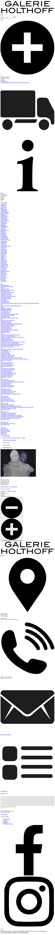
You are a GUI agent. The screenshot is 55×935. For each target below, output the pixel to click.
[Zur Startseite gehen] (27, 13)
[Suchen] (14, 17)
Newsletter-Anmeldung (8, 823)
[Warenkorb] (27, 136)
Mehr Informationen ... (42, 931)
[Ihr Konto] (1, 75)
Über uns (5, 820)
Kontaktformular (4, 791)
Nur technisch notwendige (6, 932)
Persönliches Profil (9, 82)
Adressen (15, 82)
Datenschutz (5, 821)
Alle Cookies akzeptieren (24, 932)
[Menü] (2, 15)
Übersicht (3, 82)
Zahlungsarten (20, 82)
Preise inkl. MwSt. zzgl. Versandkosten (9, 486)
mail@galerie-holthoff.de (6, 734)
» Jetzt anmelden (4, 814)
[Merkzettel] (27, 74)
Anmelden (3, 80)
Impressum (5, 822)
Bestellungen (26, 82)
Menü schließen (6, 77)
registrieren (5, 81)
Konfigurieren (15, 932)
